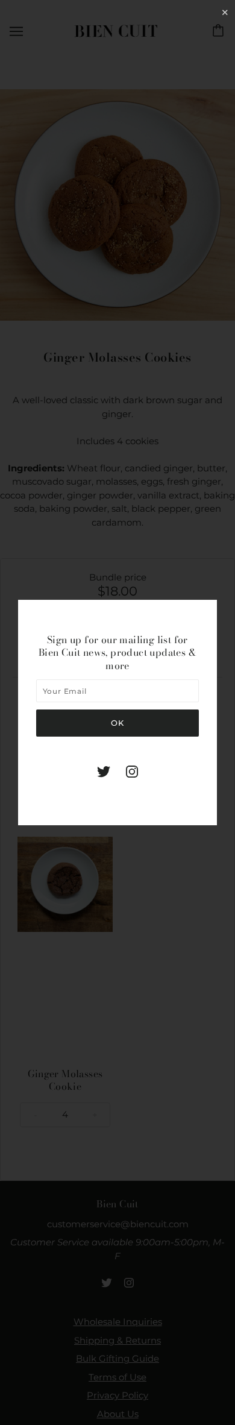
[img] (103, 771)
